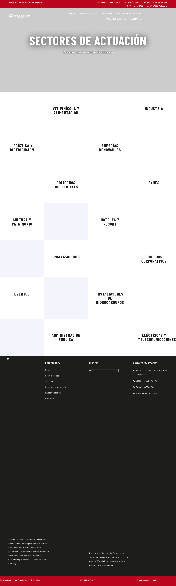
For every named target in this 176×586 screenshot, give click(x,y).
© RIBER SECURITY (88, 580)
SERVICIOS (107, 13)
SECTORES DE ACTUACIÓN (129, 13)
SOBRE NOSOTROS (88, 13)
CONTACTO (136, 18)
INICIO (72, 13)
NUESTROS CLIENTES (116, 18)
